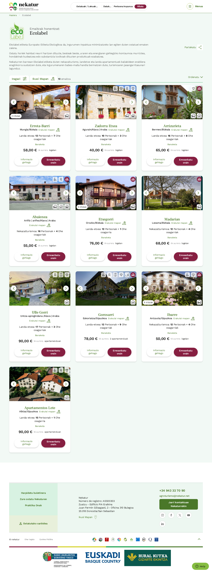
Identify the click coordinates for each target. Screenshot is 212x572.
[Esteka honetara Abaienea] (39, 193)
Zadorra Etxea (106, 126)
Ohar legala (29, 539)
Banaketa (40, 144)
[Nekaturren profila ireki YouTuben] (188, 515)
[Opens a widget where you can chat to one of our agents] (200, 566)
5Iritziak (82, 207)
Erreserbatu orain (53, 161)
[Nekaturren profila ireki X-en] (180, 515)
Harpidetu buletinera (33, 492)
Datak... (107, 6)
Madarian (172, 219)
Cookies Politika (46, 539)
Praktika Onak (33, 505)
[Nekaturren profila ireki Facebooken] (171, 515)
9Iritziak (148, 302)
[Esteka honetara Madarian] (172, 193)
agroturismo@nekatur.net (174, 495)
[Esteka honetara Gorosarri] (106, 288)
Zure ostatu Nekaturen (33, 499)
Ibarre (172, 314)
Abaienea (39, 217)
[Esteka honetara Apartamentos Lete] (39, 384)
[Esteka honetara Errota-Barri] (39, 102)
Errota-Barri (40, 126)
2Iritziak (15, 116)
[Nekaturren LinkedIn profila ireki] (162, 524)
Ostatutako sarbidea (35, 523)
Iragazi (16, 78)
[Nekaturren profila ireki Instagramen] (162, 515)
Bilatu (140, 6)
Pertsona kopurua (123, 6)
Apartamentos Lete (39, 407)
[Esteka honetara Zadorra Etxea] (106, 102)
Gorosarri (106, 314)
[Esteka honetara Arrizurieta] (172, 102)
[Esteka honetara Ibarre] (172, 288)
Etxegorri (106, 219)
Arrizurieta (172, 126)
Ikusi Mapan (40, 78)
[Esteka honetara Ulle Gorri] (39, 288)
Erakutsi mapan (46, 130)
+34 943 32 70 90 (172, 490)
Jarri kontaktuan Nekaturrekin (179, 504)
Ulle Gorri (40, 312)
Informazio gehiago (26, 161)
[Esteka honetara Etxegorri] (106, 193)
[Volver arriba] (199, 539)
